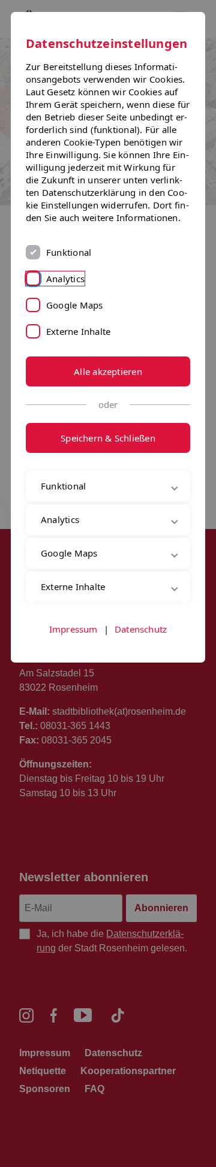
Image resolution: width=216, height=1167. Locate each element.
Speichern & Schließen (108, 438)
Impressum (73, 670)
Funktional (68, 252)
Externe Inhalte (78, 331)
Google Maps (74, 305)
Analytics (65, 279)
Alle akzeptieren (108, 371)
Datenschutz (141, 670)
